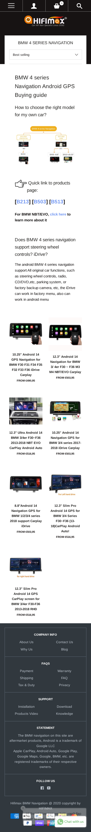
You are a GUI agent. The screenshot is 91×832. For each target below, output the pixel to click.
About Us (26, 642)
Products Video (26, 714)
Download (64, 706)
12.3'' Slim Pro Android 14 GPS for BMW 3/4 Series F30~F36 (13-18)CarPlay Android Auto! (65, 518)
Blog (64, 649)
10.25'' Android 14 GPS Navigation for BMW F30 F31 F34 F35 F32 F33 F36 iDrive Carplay (25, 365)
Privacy (64, 685)
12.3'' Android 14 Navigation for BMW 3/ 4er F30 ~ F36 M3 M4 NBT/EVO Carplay (65, 364)
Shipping (26, 678)
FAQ (64, 678)
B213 (23, 201)
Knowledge (64, 714)
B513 (57, 201)
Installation (26, 706)
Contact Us (64, 642)
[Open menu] (11, 5)
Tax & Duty (26, 685)
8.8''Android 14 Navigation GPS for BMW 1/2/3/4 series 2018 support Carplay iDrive (26, 516)
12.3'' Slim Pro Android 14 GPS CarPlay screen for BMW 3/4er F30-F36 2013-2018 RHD (25, 599)
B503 (40, 201)
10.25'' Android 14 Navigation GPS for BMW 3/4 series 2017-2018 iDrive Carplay (65, 440)
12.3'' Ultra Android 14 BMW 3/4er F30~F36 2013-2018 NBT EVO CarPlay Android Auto (25, 440)
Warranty (64, 671)
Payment (26, 671)
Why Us (27, 649)
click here (58, 214)
